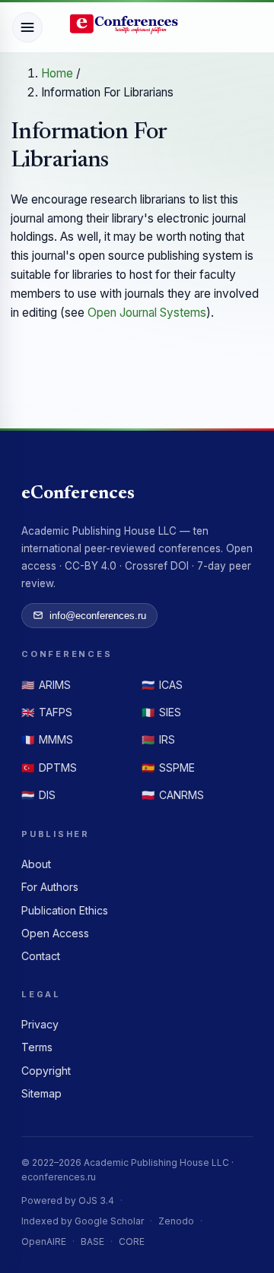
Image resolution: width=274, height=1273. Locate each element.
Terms (37, 1047)
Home (58, 73)
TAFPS (46, 712)
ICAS (162, 684)
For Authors (49, 886)
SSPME (168, 767)
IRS (158, 739)
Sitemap (41, 1093)
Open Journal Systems (147, 312)
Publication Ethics (64, 910)
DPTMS (49, 767)
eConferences (78, 494)
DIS (38, 794)
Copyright (46, 1070)
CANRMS (173, 794)
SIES (161, 712)
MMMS (47, 739)
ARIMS (46, 684)
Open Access (55, 933)
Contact (40, 955)
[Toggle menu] (27, 27)
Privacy (40, 1024)
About (36, 864)
